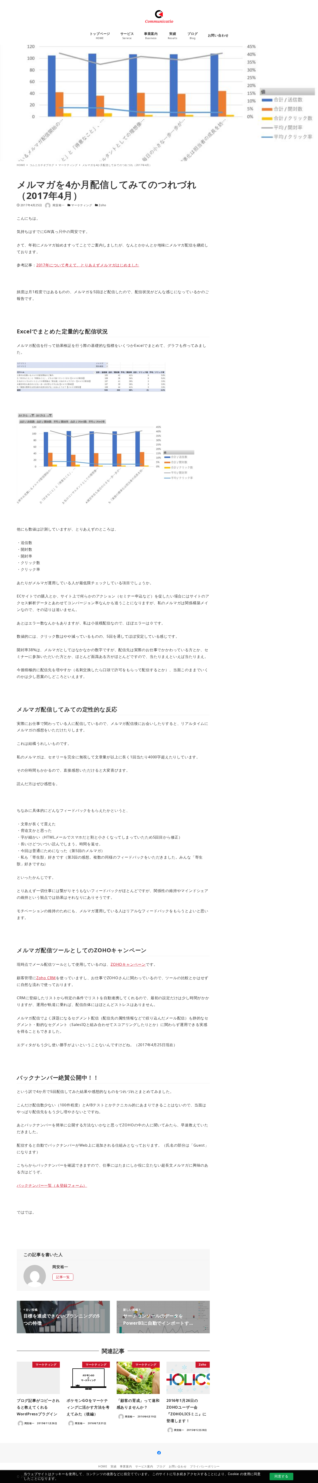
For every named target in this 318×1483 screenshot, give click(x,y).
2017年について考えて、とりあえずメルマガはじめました (87, 265)
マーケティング (81, 205)
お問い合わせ (178, 1466)
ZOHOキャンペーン (128, 964)
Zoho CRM (46, 977)
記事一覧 (63, 1277)
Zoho (102, 205)
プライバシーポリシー (205, 1466)
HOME (102, 1466)
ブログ (160, 1466)
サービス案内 (144, 1466)
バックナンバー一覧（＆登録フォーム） (52, 1185)
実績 (114, 1466)
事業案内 (126, 1466)
